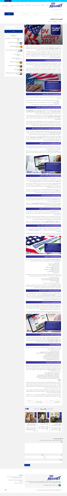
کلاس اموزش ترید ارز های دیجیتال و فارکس (12, 72)
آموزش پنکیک (57, 401)
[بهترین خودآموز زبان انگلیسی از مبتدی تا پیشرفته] (56, 417)
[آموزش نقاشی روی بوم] (43, 417)
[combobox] (33, 13)
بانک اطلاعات (43, 5)
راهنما (39, 5)
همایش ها (22, 5)
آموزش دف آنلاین (16, 69)
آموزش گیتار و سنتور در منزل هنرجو (13, 65)
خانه (62, 9)
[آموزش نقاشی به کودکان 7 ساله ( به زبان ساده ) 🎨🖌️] (31, 417)
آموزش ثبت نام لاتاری (56, 19)
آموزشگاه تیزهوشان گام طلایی (14, 46)
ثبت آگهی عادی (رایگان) (8, 5)
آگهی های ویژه (34, 5)
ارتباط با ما (17, 5)
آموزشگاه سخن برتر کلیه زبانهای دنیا (13, 42)
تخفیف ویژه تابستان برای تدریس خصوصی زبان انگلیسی (12, 39)
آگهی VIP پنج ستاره (28, 5)
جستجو (9, 13)
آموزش (47, 5)
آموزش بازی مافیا (39, 401)
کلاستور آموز (59, 9)
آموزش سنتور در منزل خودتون (14, 61)
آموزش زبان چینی (16, 54)
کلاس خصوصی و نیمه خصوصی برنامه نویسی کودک (12, 50)
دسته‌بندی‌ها (13, 5)
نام (62, 454)
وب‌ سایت (61, 459)
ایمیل (42, 454)
